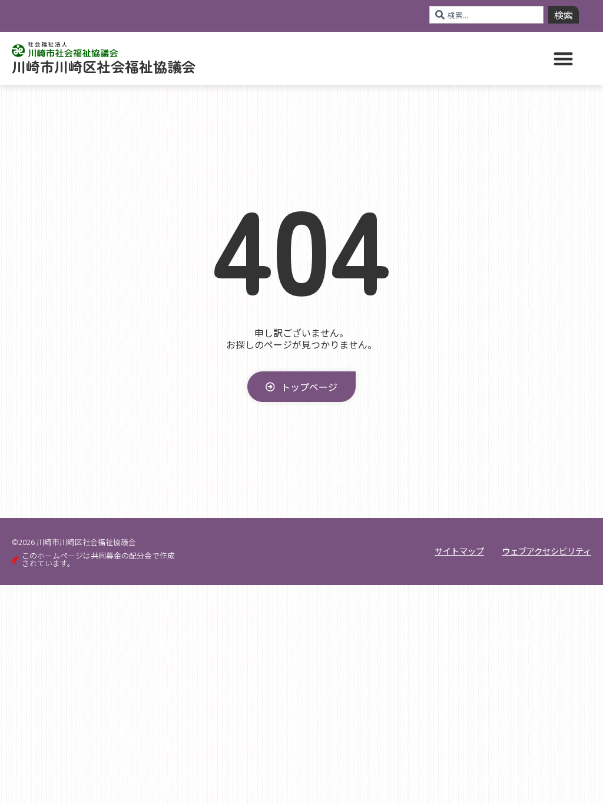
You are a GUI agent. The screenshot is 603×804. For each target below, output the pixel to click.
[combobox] (486, 15)
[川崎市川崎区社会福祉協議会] (301, 86)
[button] (563, 58)
